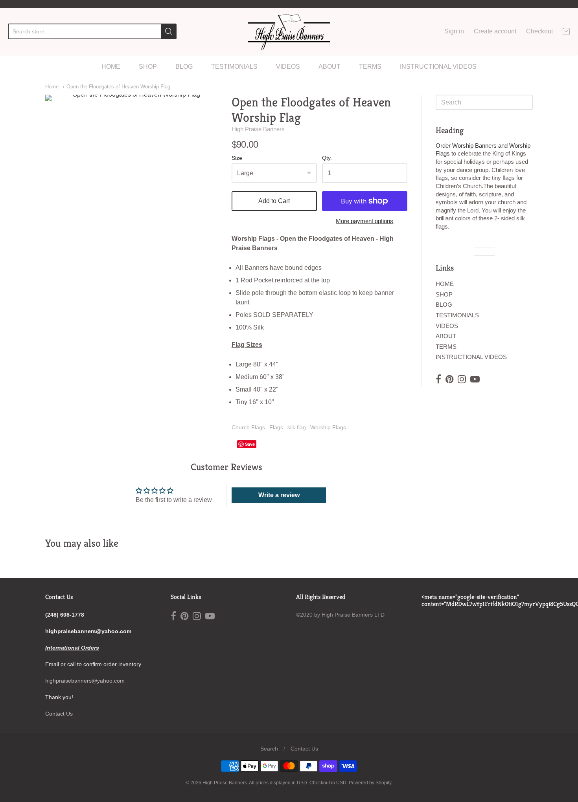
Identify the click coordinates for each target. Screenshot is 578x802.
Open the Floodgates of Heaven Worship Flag (118, 87)
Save (250, 444)
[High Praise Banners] (289, 31)
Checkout (539, 31)
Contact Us (59, 713)
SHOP (148, 66)
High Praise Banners (258, 129)
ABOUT (329, 66)
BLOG (184, 66)
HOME (110, 66)
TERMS (370, 66)
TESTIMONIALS (234, 66)
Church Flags (248, 427)
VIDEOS (288, 66)
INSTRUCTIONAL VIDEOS (438, 66)
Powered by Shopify (370, 783)
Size (237, 158)
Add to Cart (274, 201)
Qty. (327, 158)
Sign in (454, 31)
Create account (495, 31)
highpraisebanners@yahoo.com (85, 680)
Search (269, 748)
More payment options (364, 221)
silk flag (296, 427)
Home (52, 87)
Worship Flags (328, 427)
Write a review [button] (279, 495)
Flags (276, 427)
